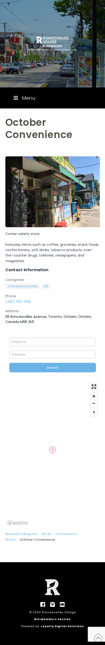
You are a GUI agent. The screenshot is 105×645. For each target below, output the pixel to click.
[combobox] (52, 342)
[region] (52, 454)
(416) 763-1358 (18, 301)
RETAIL (47, 534)
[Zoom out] (93, 403)
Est (46, 286)
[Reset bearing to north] (93, 412)
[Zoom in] (93, 396)
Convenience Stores (23, 286)
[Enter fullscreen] (93, 386)
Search (52, 367)
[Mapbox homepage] (17, 523)
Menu (28, 98)
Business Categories (21, 534)
